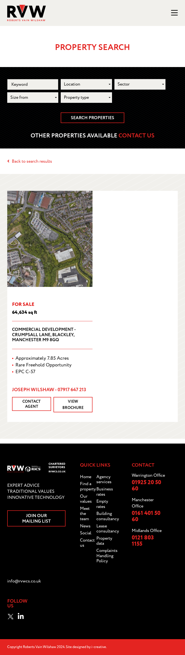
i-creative (98, 646)
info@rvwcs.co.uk (24, 581)
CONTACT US (136, 136)
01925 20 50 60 (146, 485)
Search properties (92, 118)
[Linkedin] (20, 616)
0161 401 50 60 (146, 516)
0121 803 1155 (143, 541)
